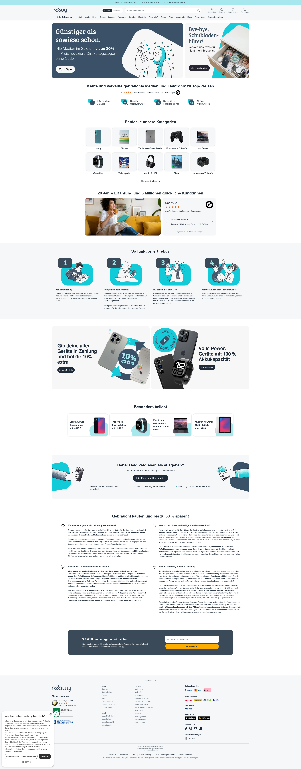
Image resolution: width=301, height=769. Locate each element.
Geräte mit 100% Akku (143, 701)
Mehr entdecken (149, 181)
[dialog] (28, 739)
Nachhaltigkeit (107, 692)
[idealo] (188, 709)
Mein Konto (139, 689)
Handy (94, 17)
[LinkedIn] (200, 728)
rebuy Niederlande (108, 716)
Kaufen (107, 10)
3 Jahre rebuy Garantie (103, 102)
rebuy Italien (106, 719)
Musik (189, 17)
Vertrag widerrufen (185, 755)
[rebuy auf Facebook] (195, 728)
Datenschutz (124, 755)
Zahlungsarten (140, 716)
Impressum (112, 755)
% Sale (80, 17)
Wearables (122, 17)
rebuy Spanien (107, 725)
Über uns (105, 689)
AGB (133, 755)
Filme (171, 17)
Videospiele (180, 17)
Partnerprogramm (108, 704)
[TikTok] (186, 728)
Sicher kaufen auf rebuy (144, 707)
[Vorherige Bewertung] (166, 221)
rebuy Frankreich (108, 722)
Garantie (138, 713)
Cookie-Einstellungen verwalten (165, 755)
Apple (87, 17)
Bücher (163, 17)
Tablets (102, 17)
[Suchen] (198, 10)
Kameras (111, 17)
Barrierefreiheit (140, 719)
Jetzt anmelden (192, 646)
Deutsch (191, 738)
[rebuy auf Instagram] (190, 728)
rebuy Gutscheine (141, 704)
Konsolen (132, 17)
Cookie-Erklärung (145, 755)
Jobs (103, 698)
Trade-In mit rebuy (142, 698)
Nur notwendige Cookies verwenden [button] (21, 756)
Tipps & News (200, 17)
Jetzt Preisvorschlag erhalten (150, 478)
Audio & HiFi (153, 17)
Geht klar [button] (45, 756)
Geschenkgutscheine (215, 17)
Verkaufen (117, 10)
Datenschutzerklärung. (13, 751)
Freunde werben (108, 701)
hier (123, 646)
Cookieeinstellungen (19, 746)
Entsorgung (139, 710)
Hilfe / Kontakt (140, 722)
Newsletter (139, 695)
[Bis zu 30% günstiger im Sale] (117, 50)
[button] (212, 10)
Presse (104, 695)
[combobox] (51, 714)
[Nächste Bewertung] (212, 221)
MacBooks (142, 17)
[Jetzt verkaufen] (217, 50)
